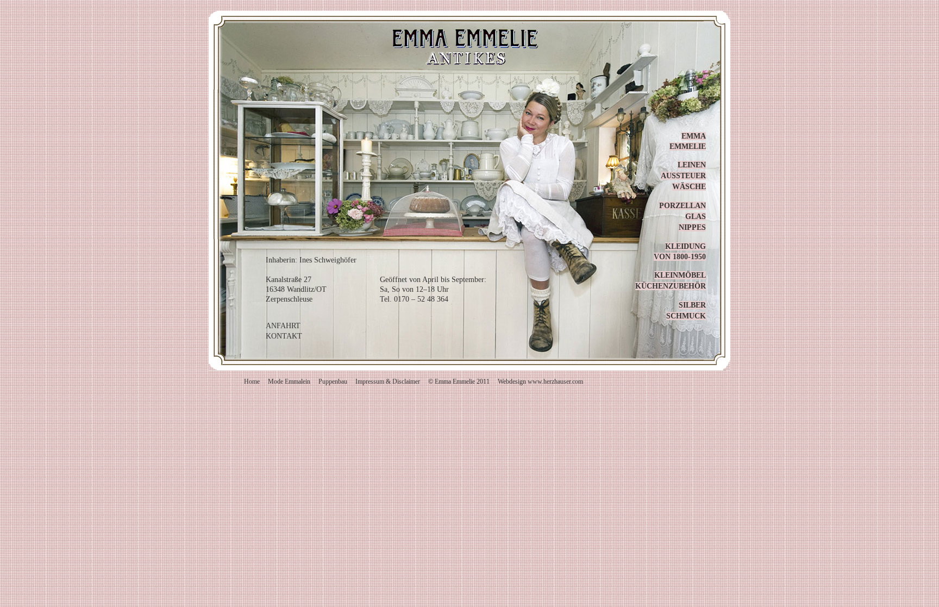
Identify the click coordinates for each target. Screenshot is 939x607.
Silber (692, 305)
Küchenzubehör (670, 286)
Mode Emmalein (289, 381)
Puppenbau (332, 381)
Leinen (692, 165)
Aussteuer (683, 176)
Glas (695, 216)
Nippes (692, 227)
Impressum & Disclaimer (387, 381)
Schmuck (686, 316)
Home (252, 381)
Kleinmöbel (680, 275)
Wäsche (689, 187)
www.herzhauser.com (555, 381)
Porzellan (682, 206)
